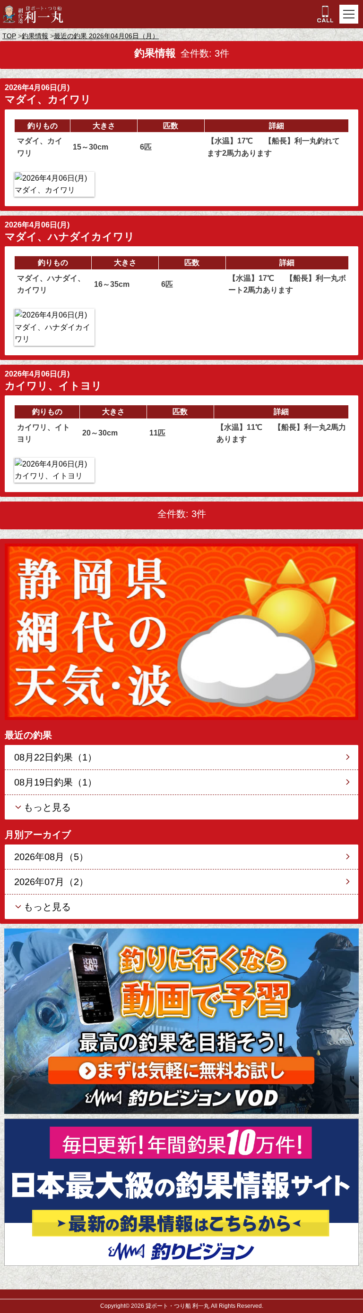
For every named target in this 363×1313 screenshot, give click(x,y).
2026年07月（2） (51, 882)
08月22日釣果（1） (55, 757)
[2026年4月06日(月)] (54, 184)
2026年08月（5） (51, 857)
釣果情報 (35, 36)
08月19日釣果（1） (55, 782)
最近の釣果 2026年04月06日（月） (106, 36)
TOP (9, 36)
